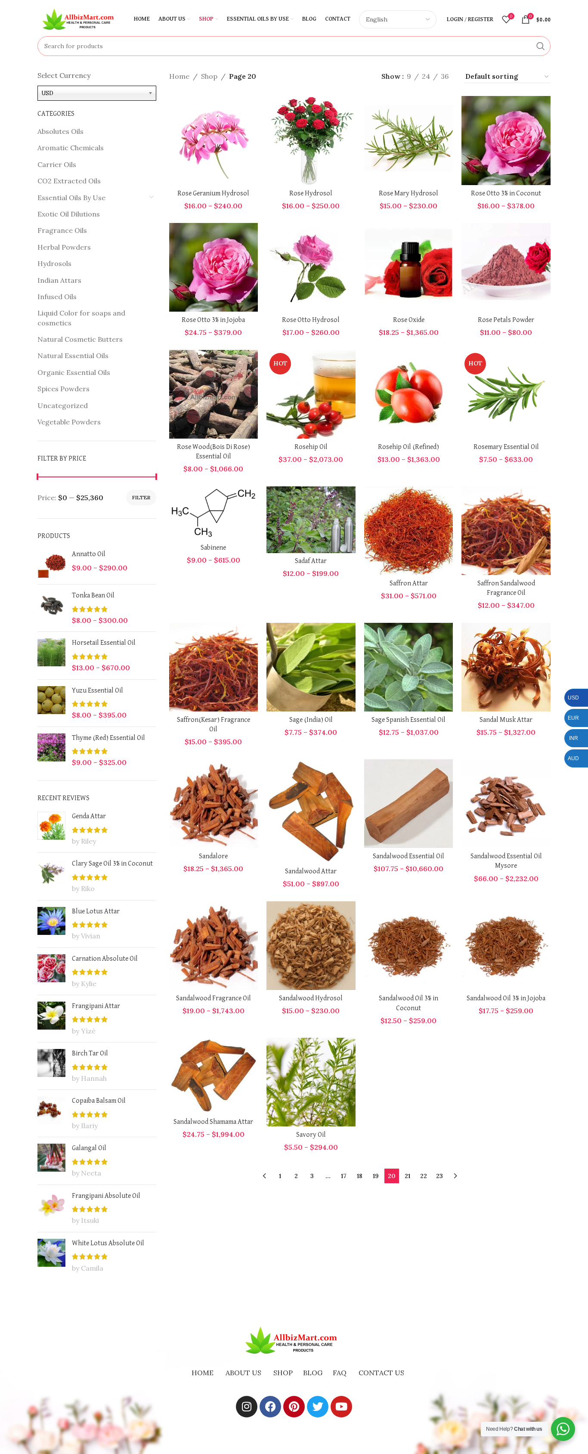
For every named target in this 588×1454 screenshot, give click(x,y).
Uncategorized (62, 405)
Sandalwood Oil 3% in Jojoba (506, 998)
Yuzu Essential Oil (97, 690)
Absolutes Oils (60, 131)
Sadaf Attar (311, 561)
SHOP (283, 1372)
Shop (209, 76)
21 (407, 1176)
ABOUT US (243, 1372)
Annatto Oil (88, 554)
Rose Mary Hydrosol (408, 193)
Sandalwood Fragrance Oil (213, 998)
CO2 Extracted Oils (69, 180)
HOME (203, 1372)
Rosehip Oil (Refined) (408, 447)
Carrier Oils (56, 164)
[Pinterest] (294, 1406)
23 (439, 1176)
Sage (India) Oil (311, 720)
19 (376, 1176)
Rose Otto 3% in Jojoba (213, 320)
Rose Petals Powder (506, 320)
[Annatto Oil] (51, 564)
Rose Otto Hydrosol (311, 320)
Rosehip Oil (311, 447)
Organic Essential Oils (73, 372)
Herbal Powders (64, 247)
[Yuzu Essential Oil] (51, 703)
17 (344, 1176)
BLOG (312, 1372)
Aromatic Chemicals (70, 147)
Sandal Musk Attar (506, 720)
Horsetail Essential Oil (104, 643)
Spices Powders (63, 388)
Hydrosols (54, 263)
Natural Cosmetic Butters (80, 339)
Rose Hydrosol (310, 193)
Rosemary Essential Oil (506, 447)
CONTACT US (381, 1372)
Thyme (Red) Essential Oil (108, 738)
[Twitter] (317, 1406)
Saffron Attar (409, 583)
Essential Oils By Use (71, 197)
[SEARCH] (541, 46)
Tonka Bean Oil (93, 595)
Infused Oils (57, 296)
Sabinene (213, 547)
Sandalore (213, 856)
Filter (141, 497)
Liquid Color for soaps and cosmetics (81, 318)
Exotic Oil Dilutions (68, 214)
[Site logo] (80, 18)
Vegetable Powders (69, 422)
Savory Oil (311, 1135)
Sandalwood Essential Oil (408, 856)
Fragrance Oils (62, 230)
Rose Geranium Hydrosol (213, 193)
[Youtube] (341, 1406)
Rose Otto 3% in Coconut (506, 193)
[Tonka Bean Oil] (51, 608)
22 (423, 1176)
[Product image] (213, 140)
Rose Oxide (408, 320)
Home (179, 76)
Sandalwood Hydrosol (311, 998)
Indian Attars (59, 280)
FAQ (340, 1372)
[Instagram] (246, 1406)
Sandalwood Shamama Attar (213, 1122)
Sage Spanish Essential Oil (408, 720)
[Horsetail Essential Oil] (51, 655)
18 (359, 1176)
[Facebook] (270, 1406)
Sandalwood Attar (311, 871)
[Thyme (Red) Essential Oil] (51, 750)
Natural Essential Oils (72, 355)
